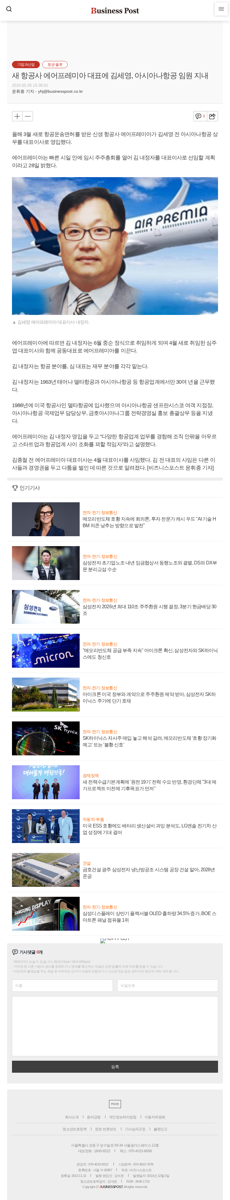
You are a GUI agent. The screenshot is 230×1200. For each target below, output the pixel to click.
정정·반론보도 (105, 1129)
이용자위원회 (155, 1117)
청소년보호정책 (75, 1129)
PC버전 (115, 1104)
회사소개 (72, 1117)
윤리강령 (94, 1117)
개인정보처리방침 (122, 1117)
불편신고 (160, 1129)
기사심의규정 (135, 1129)
